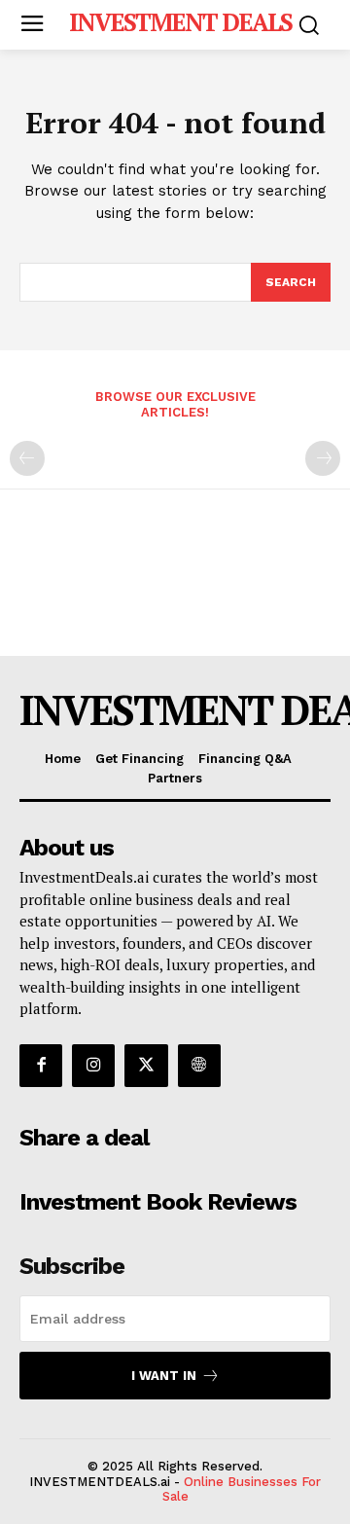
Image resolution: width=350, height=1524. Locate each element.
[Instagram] (93, 1065)
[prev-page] (27, 458)
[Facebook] (40, 1065)
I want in (163, 1375)
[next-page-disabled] (322, 458)
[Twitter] (145, 1065)
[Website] (199, 1065)
